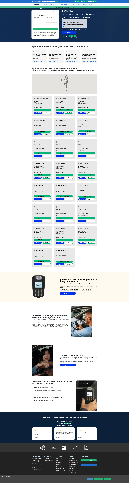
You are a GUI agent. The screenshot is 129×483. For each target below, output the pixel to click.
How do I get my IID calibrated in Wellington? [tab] (44, 387)
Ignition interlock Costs (39, 61)
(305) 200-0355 (38, 177)
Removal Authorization (73, 464)
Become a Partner (72, 466)
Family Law (71, 470)
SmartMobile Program (36, 469)
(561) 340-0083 (60, 199)
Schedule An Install (42, 109)
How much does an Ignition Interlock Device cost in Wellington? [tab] (48, 397)
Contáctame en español (40, 15)
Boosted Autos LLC (84, 98)
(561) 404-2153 (82, 134)
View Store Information (38, 107)
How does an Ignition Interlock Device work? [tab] (44, 400)
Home (32, 8)
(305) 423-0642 (60, 177)
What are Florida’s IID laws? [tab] (40, 404)
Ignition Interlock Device (36, 458)
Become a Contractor (73, 460)
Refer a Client (71, 458)
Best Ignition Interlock (36, 463)
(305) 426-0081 (83, 177)
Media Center (59, 464)
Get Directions (47, 112)
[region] (64, 479)
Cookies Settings (90, 478)
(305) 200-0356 (60, 264)
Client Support (59, 458)
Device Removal (59, 462)
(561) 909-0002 (83, 220)
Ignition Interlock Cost (36, 465)
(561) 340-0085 (38, 134)
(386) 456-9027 (60, 134)
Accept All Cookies (108, 478)
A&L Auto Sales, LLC (62, 98)
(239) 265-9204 (60, 112)
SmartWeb (83, 1)
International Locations (48, 460)
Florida (41, 8)
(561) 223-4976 (38, 112)
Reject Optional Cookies (99, 478)
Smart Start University (73, 472)
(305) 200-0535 (83, 199)
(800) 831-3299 (93, 1)
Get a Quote (34, 467)
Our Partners (71, 468)
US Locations (46, 458)
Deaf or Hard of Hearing (61, 468)
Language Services (59, 466)
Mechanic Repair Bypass (73, 462)
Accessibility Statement (60, 470)
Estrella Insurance (84, 120)
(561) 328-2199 (38, 264)
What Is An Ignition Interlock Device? (35, 461)
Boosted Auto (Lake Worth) (42, 98)
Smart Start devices (71, 61)
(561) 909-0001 (38, 242)
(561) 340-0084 (60, 242)
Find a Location (53, 61)
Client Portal (77, 1)
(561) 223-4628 (38, 199)
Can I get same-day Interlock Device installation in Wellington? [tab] (48, 390)
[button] (67, 75)
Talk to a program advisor (89, 61)
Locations (37, 8)
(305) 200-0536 (83, 242)
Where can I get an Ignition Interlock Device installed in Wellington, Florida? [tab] (51, 394)
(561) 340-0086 (83, 112)
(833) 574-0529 (89, 460)
